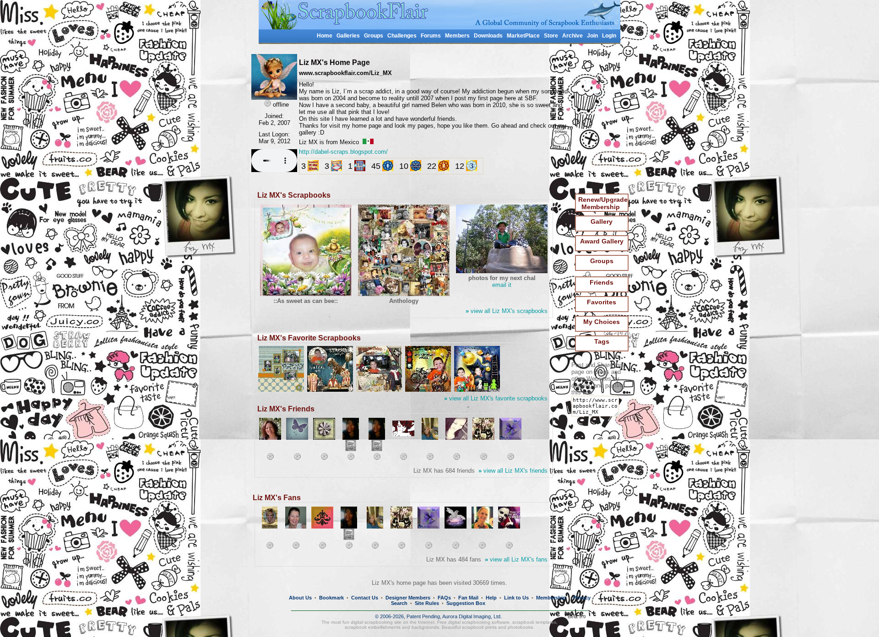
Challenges (402, 35)
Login (609, 35)
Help (491, 597)
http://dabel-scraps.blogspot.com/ (343, 151)
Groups (373, 35)
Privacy (582, 597)
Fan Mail (468, 597)
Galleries (348, 35)
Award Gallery (602, 241)
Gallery (602, 221)
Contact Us (364, 597)
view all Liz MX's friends (513, 470)
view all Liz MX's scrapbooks (507, 311)
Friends (601, 282)
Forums (431, 35)
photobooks (520, 627)
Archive (572, 35)
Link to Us (516, 597)
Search (399, 603)
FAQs (444, 597)
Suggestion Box (465, 603)
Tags (601, 341)
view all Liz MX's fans (516, 559)
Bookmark (331, 597)
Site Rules (427, 603)
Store (551, 35)
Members (457, 35)
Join (592, 35)
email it (501, 284)
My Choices (601, 321)
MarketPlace (523, 35)
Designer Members (407, 597)
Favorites (601, 302)
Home (324, 35)
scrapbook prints (479, 627)
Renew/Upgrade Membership (603, 203)
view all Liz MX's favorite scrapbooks (496, 398)
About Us (300, 597)
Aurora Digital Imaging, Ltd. (472, 616)
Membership (551, 597)
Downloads (488, 35)
